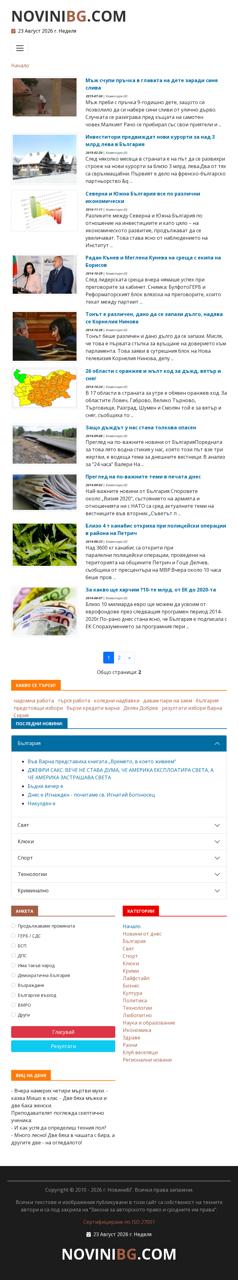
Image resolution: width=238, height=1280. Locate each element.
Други (24, 1015)
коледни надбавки (116, 700)
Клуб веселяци (140, 1052)
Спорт (25, 857)
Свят (23, 825)
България (29, 743)
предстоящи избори (38, 708)
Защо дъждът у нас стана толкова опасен (141, 427)
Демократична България (44, 975)
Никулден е (41, 803)
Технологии (32, 874)
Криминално (33, 890)
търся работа (74, 700)
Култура (132, 993)
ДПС (22, 955)
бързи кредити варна (93, 708)
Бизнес (131, 985)
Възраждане (31, 985)
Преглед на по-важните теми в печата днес (143, 476)
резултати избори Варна (192, 708)
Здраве (131, 1037)
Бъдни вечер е (45, 786)
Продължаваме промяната (46, 926)
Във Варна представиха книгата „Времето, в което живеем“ (102, 761)
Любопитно (137, 1015)
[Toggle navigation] (20, 48)
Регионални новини (147, 1059)
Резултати (63, 1046)
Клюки (26, 841)
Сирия (21, 715)
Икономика (137, 1030)
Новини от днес (142, 933)
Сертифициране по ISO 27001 (119, 1222)
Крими (131, 970)
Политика (135, 1000)
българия (207, 700)
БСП (22, 946)
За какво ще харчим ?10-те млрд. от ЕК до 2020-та (151, 589)
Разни (130, 1045)
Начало (20, 65)
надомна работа (34, 700)
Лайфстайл (136, 978)
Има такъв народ (36, 965)
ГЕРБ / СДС (29, 936)
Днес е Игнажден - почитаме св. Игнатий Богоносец (91, 794)
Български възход (37, 995)
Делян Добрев (140, 708)
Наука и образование (149, 1022)
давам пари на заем (167, 700)
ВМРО (24, 1005)
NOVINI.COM (68, 16)
